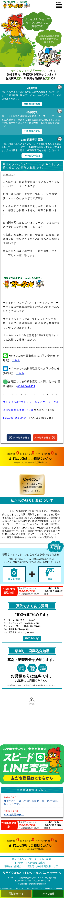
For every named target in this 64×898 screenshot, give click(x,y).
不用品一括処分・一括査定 (19, 866)
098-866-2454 (26, 386)
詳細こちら (30, 638)
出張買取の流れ (32, 131)
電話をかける (16, 893)
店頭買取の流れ (32, 104)
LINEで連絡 (48, 893)
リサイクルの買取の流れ (31, 862)
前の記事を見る (21, 438)
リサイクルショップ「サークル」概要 (30, 859)
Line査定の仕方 (32, 155)
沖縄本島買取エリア (47, 866)
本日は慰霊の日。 (14, 814)
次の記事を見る (42, 438)
